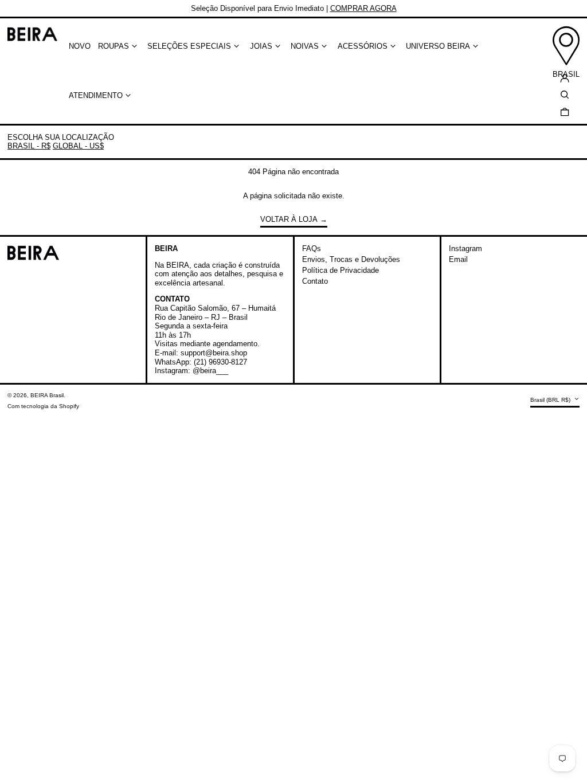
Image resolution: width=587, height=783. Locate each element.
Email (458, 259)
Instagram (465, 248)
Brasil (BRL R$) (551, 400)
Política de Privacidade (340, 270)
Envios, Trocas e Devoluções (351, 259)
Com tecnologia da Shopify (43, 406)
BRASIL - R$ (28, 146)
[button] (564, 111)
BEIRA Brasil (47, 395)
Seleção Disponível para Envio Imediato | (294, 8)
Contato (315, 281)
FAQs (311, 248)
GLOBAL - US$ (78, 146)
